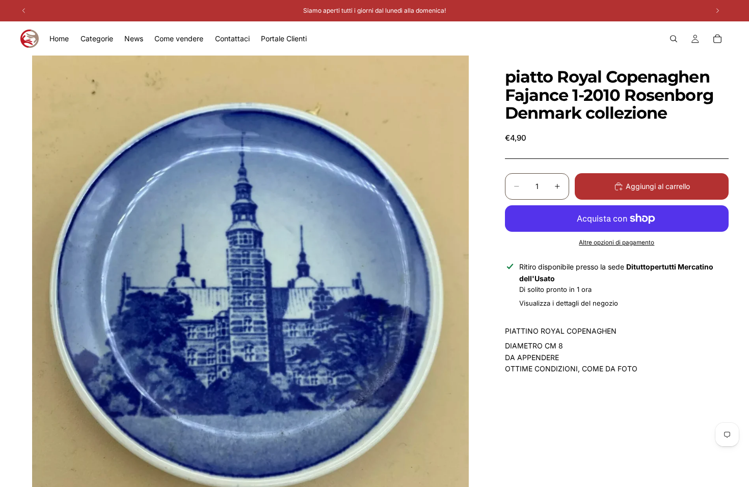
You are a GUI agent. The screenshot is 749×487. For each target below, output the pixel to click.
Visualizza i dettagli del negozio (568, 303)
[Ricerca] (673, 39)
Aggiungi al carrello (658, 186)
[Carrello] (717, 39)
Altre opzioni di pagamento (616, 242)
